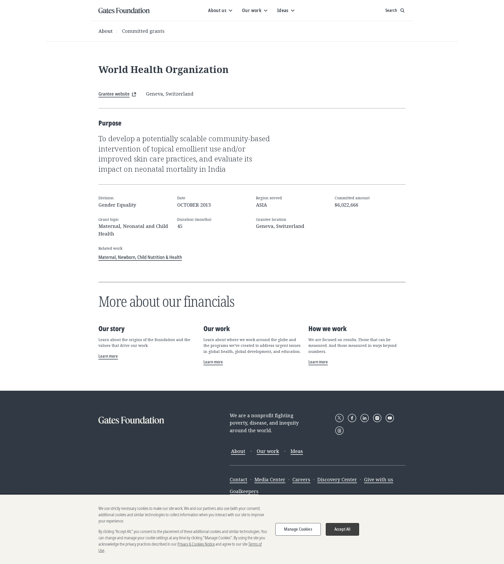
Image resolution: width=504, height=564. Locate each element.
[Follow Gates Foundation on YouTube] (390, 418)
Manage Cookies (298, 529)
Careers (301, 479)
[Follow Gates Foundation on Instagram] (377, 418)
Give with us (378, 479)
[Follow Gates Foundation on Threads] (339, 430)
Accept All (342, 529)
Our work (268, 451)
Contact (238, 479)
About (105, 31)
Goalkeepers (244, 491)
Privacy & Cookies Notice (196, 544)
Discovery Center (337, 479)
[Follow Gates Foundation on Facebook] (352, 418)
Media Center (269, 479)
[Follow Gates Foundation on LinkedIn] (364, 418)
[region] (252, 529)
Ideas (297, 451)
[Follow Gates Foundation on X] (339, 418)
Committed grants (143, 31)
